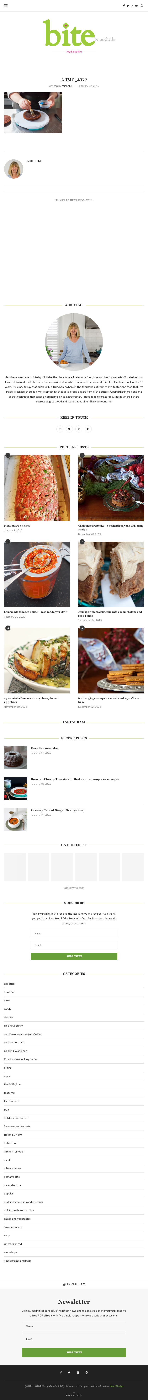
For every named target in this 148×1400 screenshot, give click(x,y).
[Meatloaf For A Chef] (37, 488)
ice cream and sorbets (17, 1126)
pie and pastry (12, 1185)
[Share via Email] (96, 147)
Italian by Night (13, 1134)
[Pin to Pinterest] (92, 147)
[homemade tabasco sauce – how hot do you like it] (37, 574)
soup (7, 1235)
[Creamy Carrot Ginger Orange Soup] (15, 819)
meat (7, 1160)
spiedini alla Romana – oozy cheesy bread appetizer (31, 700)
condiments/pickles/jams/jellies (22, 1034)
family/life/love (12, 1084)
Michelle (67, 85)
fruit (6, 1109)
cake (7, 1000)
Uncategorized (13, 1243)
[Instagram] (132, 5)
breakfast (10, 992)
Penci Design (116, 1386)
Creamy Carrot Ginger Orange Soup (58, 810)
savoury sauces (13, 1227)
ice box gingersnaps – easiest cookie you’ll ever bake (109, 700)
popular (8, 1193)
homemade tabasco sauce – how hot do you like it (35, 612)
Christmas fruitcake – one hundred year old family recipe (110, 527)
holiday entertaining (16, 1118)
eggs (7, 1076)
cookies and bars (14, 1042)
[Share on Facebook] (84, 147)
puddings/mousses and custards (23, 1201)
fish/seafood (11, 1101)
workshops (10, 1252)
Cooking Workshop (15, 1050)
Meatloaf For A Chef (17, 526)
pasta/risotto (12, 1176)
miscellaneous (12, 1168)
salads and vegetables (17, 1218)
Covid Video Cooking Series (20, 1059)
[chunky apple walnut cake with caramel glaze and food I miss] (111, 574)
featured (9, 1092)
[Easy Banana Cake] (15, 757)
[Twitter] (128, 5)
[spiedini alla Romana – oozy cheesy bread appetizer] (37, 660)
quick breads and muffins (19, 1210)
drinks (7, 1067)
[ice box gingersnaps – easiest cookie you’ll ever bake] (111, 660)
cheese (8, 1017)
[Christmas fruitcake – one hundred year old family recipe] (111, 488)
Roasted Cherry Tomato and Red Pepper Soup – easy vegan (75, 779)
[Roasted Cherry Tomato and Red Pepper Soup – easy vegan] (15, 788)
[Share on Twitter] (88, 147)
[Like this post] (79, 147)
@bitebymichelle (74, 887)
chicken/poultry (13, 1025)
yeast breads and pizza (17, 1260)
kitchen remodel (14, 1151)
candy (7, 1008)
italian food (10, 1143)
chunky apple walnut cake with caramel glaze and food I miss (110, 614)
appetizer (9, 983)
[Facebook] (124, 5)
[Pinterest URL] (15, 867)
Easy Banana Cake (44, 748)
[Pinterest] (136, 5)
